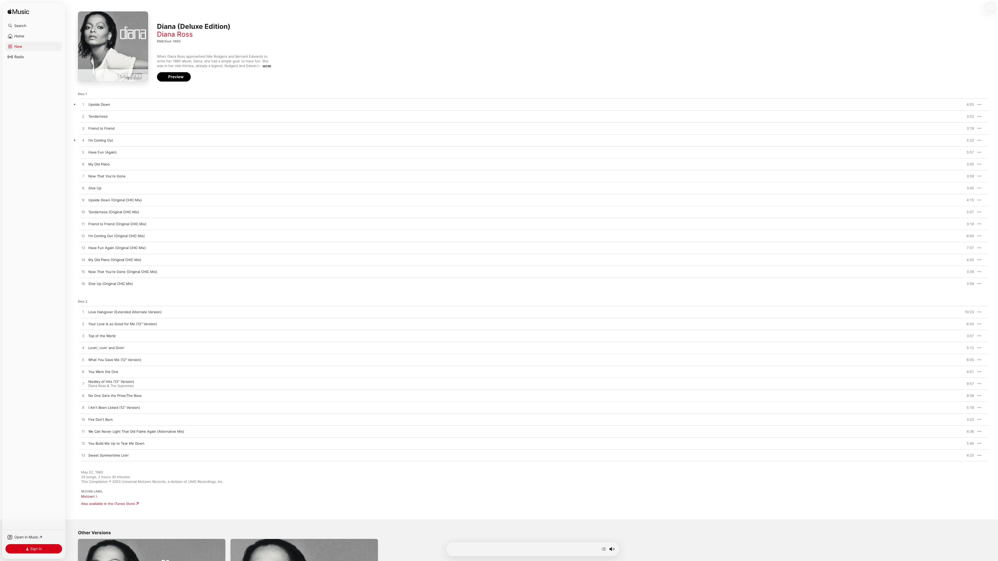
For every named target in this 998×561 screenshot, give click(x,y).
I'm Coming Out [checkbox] (100, 140)
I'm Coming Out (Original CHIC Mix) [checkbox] (116, 236)
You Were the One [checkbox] (103, 372)
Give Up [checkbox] (94, 188)
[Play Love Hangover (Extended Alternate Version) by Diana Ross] (83, 312)
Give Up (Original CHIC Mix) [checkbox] (110, 284)
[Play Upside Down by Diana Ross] (83, 104)
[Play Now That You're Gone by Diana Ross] (83, 176)
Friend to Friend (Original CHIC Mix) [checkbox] (117, 224)
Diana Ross (175, 34)
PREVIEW (968, 104)
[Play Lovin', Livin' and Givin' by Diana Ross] (83, 348)
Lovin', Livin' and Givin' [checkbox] (106, 348)
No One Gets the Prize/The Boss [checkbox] (115, 395)
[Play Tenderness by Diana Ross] (83, 116)
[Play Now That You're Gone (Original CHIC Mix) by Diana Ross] (83, 272)
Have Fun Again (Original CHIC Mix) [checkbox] (117, 248)
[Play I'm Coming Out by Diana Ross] (83, 140)
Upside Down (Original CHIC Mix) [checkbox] (115, 200)
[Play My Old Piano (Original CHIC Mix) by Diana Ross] (83, 260)
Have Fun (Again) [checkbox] (102, 152)
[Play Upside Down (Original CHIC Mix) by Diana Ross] (83, 200)
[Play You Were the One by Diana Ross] (83, 372)
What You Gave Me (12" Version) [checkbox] (114, 360)
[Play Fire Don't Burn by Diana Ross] (83, 419)
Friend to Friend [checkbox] (101, 128)
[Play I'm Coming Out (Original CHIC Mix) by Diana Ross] (83, 236)
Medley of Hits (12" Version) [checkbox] (111, 381)
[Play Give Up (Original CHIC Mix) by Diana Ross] (83, 284)
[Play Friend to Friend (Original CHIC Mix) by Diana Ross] (83, 224)
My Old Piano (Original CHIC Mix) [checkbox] (114, 260)
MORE (267, 66)
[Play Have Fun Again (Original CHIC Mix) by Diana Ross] (83, 248)
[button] (34, 25)
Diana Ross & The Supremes (111, 386)
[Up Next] (604, 549)
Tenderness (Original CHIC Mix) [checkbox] (113, 212)
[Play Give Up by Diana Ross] (83, 188)
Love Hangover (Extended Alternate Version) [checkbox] (125, 312)
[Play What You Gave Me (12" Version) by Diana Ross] (83, 360)
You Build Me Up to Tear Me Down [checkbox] (116, 443)
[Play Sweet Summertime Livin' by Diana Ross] (83, 455)
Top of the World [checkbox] (101, 336)
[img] (18, 12)
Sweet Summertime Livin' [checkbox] (108, 455)
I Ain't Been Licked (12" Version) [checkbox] (114, 407)
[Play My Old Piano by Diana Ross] (83, 164)
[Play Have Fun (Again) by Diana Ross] (83, 152)
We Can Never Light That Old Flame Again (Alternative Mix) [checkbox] (136, 431)
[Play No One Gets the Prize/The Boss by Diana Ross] (83, 395)
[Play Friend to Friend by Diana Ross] (83, 128)
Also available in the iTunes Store (108, 504)
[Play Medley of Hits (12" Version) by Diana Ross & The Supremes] (83, 384)
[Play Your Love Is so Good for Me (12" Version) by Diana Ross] (83, 324)
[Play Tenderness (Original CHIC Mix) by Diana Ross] (83, 212)
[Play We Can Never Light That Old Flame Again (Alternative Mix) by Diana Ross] (83, 431)
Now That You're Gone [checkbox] (107, 176)
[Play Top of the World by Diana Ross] (83, 336)
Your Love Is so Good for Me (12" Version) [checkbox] (122, 324)
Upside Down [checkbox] (99, 104)
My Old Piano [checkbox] (99, 164)
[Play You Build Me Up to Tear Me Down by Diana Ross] (83, 443)
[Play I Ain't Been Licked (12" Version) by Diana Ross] (83, 407)
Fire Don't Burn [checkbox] (100, 419)
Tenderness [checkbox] (98, 116)
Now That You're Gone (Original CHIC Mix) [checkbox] (122, 272)
